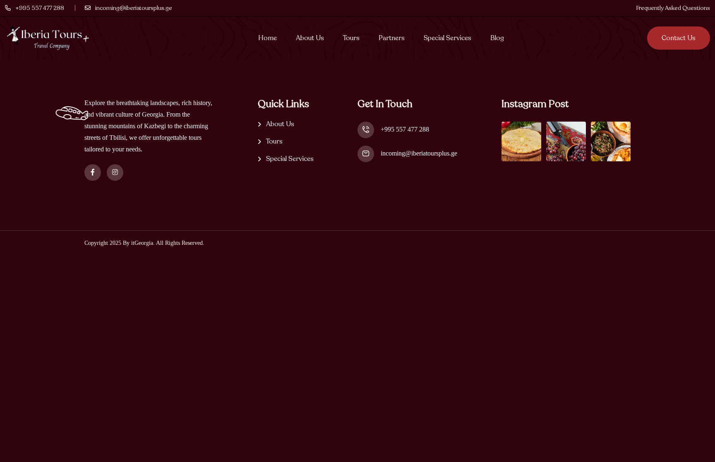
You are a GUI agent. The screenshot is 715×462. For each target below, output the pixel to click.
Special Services (447, 38)
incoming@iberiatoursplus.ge (419, 153)
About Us (310, 38)
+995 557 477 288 (405, 129)
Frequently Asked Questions (673, 8)
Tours (351, 38)
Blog (497, 38)
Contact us (679, 38)
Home (267, 38)
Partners (392, 38)
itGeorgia (142, 243)
